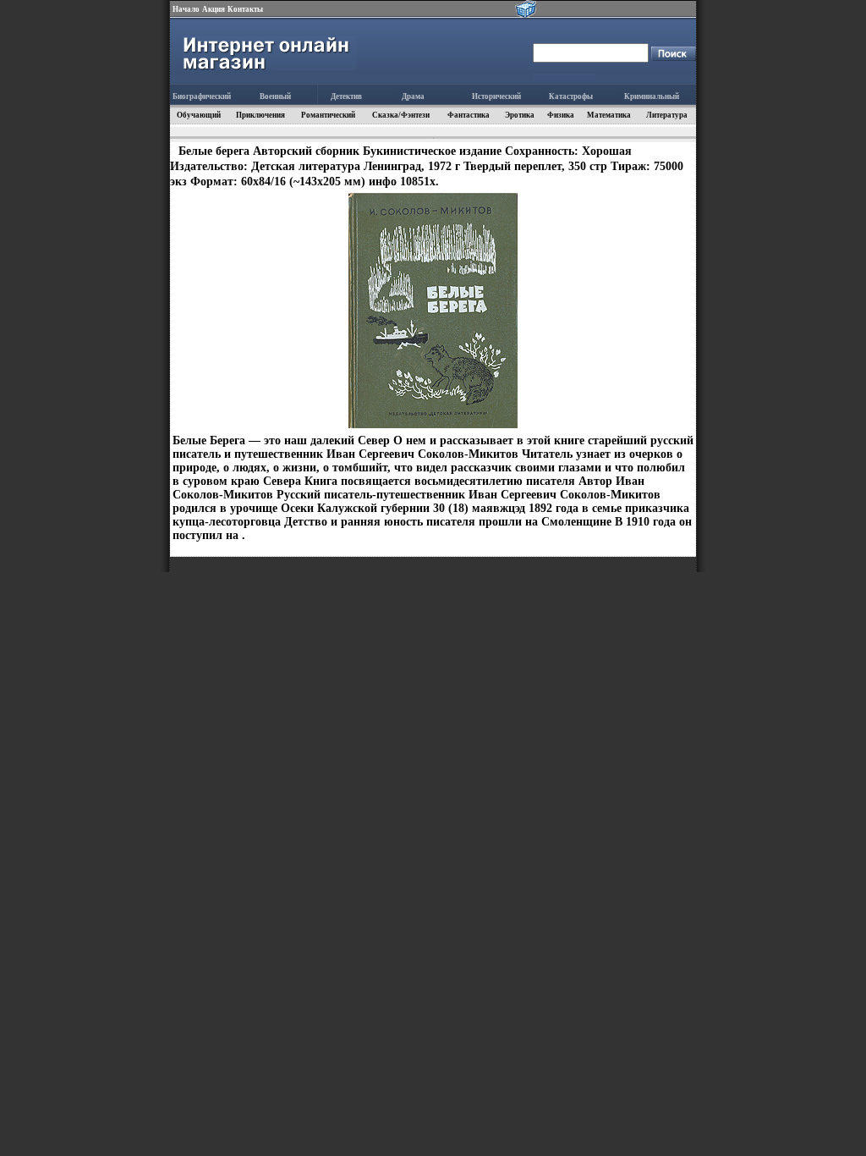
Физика (560, 115)
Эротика (519, 115)
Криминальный (651, 96)
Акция (213, 9)
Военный (275, 96)
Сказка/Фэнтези (401, 115)
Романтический (328, 115)
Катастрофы (571, 96)
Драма (413, 96)
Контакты (245, 9)
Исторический (496, 96)
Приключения (260, 115)
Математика (609, 115)
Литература (667, 115)
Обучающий (199, 115)
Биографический (202, 96)
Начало (186, 9)
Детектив (346, 96)
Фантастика (468, 115)
